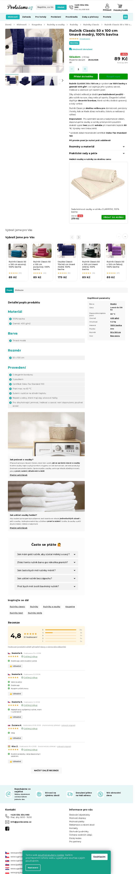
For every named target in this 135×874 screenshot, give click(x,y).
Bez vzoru (115, 336)
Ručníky (34, 606)
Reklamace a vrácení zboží (82, 825)
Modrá (113, 304)
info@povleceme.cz (21, 822)
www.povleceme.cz (20, 853)
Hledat (60, 7)
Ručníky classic (17, 606)
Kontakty (73, 828)
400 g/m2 (114, 318)
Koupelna (70, 606)
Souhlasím (99, 857)
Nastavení (33, 867)
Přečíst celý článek (18, 475)
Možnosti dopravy (77, 818)
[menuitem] (13, 17)
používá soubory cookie (51, 855)
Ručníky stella (35, 613)
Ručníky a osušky (51, 606)
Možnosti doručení (82, 49)
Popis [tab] (9, 290)
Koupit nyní (113, 76)
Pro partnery (75, 841)
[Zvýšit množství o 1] (85, 69)
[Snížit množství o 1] (71, 69)
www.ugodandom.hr (20, 868)
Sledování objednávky (79, 815)
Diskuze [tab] (19, 290)
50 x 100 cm (115, 332)
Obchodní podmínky (79, 831)
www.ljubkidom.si (19, 864)
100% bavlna (116, 325)
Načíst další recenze (46, 770)
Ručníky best (16, 613)
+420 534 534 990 (20, 815)
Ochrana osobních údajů (80, 835)
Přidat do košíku (83, 76)
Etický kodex (75, 838)
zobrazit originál (68, 725)
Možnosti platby (77, 821)
